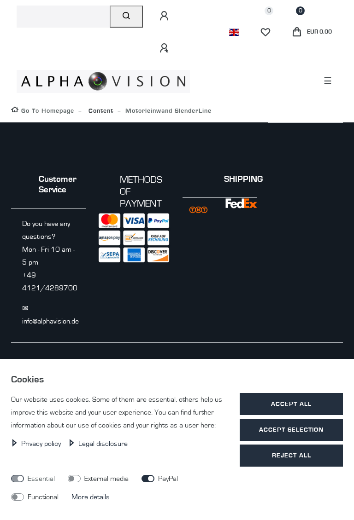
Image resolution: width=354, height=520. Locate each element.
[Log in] (165, 16)
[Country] (234, 32)
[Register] (165, 48)
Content (99, 110)
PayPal (168, 478)
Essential (41, 478)
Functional (43, 497)
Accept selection (291, 429)
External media (106, 478)
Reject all (291, 455)
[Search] (126, 17)
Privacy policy (42, 443)
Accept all (291, 403)
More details (90, 497)
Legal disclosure (103, 443)
